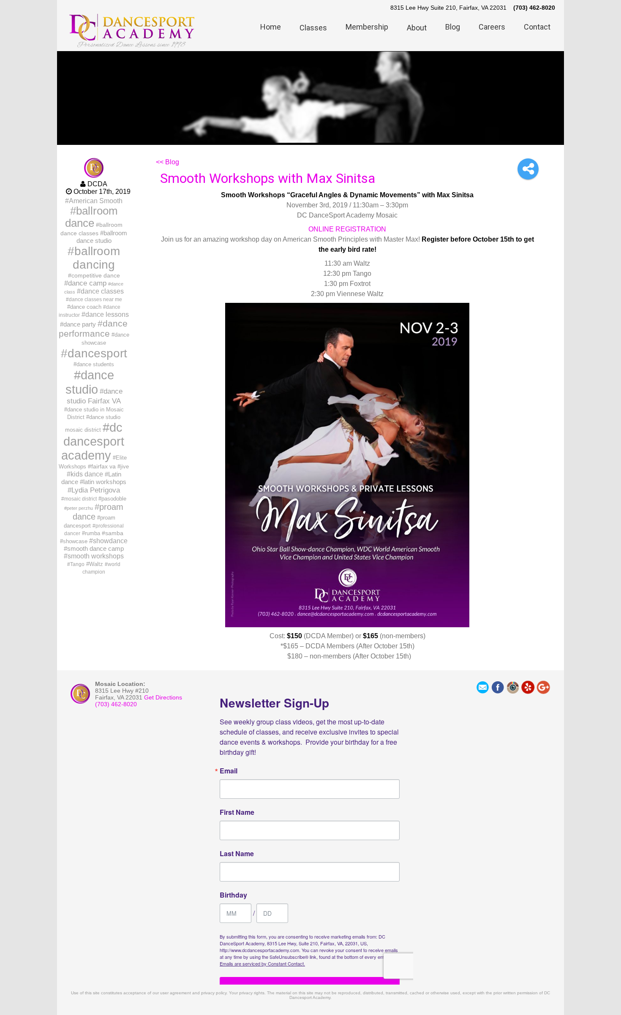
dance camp (87, 283)
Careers (492, 26)
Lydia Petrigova (95, 490)
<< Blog (167, 162)
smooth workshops (96, 556)
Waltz (96, 564)
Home (270, 26)
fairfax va (103, 466)
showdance (110, 540)
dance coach (85, 307)
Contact (537, 26)
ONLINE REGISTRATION (347, 229)
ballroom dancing (96, 258)
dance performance (93, 328)
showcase (75, 541)
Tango (77, 564)
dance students (95, 364)
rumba (92, 533)
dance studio (89, 382)
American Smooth (96, 200)
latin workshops (104, 481)
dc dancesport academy (93, 441)
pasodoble (113, 498)
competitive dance (95, 275)
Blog (452, 26)
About (417, 27)
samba (114, 533)
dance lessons (107, 314)
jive (124, 466)
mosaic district (80, 499)
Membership (367, 26)
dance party (79, 324)
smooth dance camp (95, 548)
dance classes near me (95, 299)
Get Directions (163, 697)
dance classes (102, 291)
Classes (313, 27)
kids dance (87, 474)
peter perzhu (80, 508)
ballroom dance (91, 217)
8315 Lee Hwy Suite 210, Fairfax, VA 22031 (448, 7)
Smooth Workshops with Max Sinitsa (267, 178)
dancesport (97, 353)
